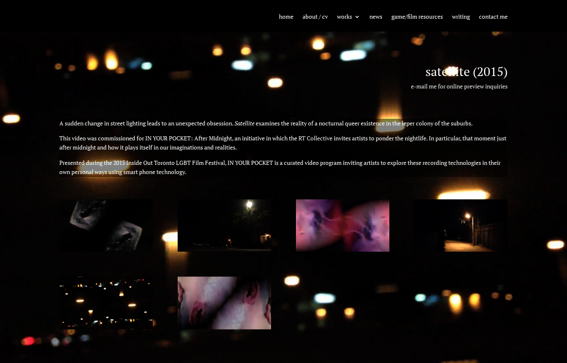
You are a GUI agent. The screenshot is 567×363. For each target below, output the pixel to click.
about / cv (315, 17)
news (375, 17)
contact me (493, 17)
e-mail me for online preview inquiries (459, 86)
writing (461, 17)
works (344, 17)
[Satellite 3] (460, 249)
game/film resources (417, 17)
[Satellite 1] (224, 327)
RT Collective (315, 138)
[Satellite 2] (106, 327)
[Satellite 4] (342, 249)
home (286, 17)
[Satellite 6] (106, 249)
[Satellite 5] (224, 249)
